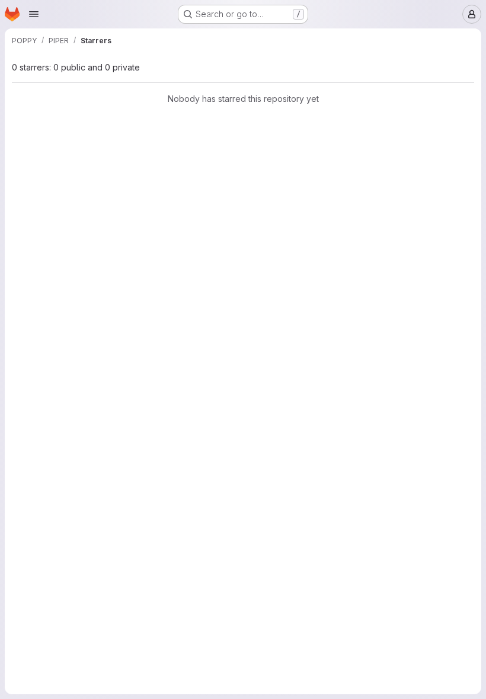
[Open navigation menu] (33, 14)
